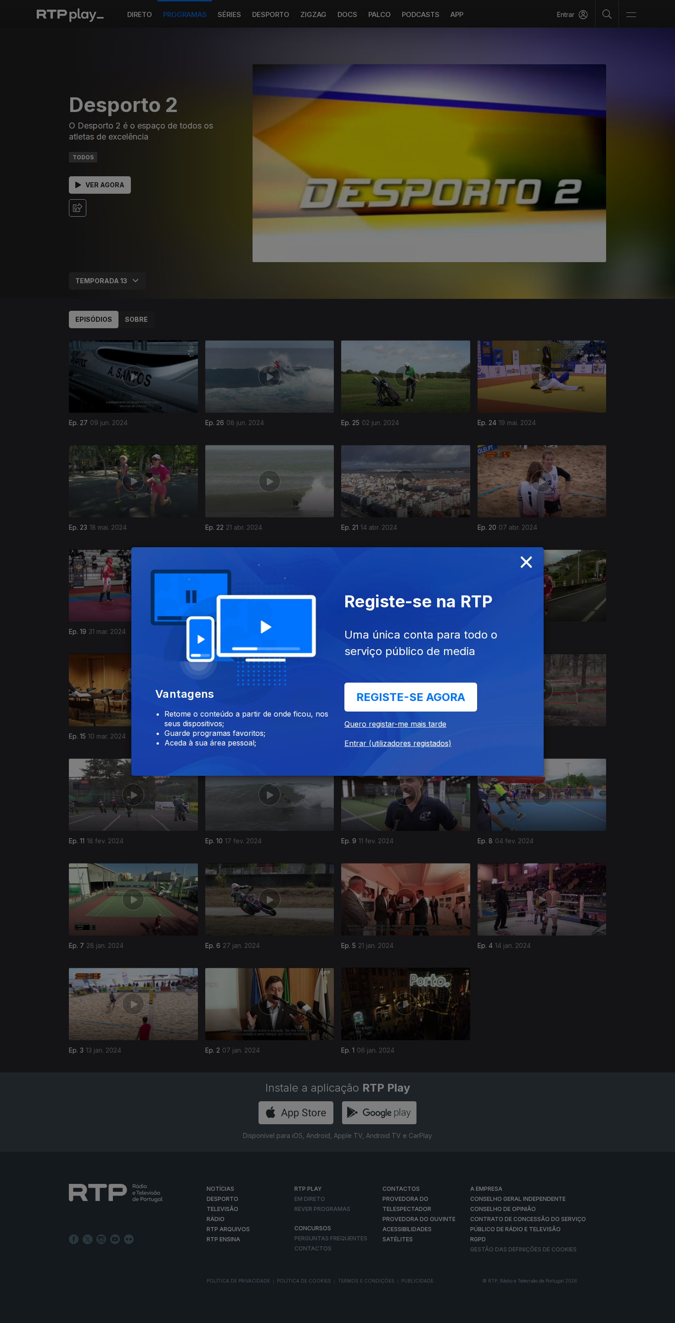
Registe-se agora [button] (410, 697)
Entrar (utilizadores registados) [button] (397, 743)
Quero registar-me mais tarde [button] (395, 724)
